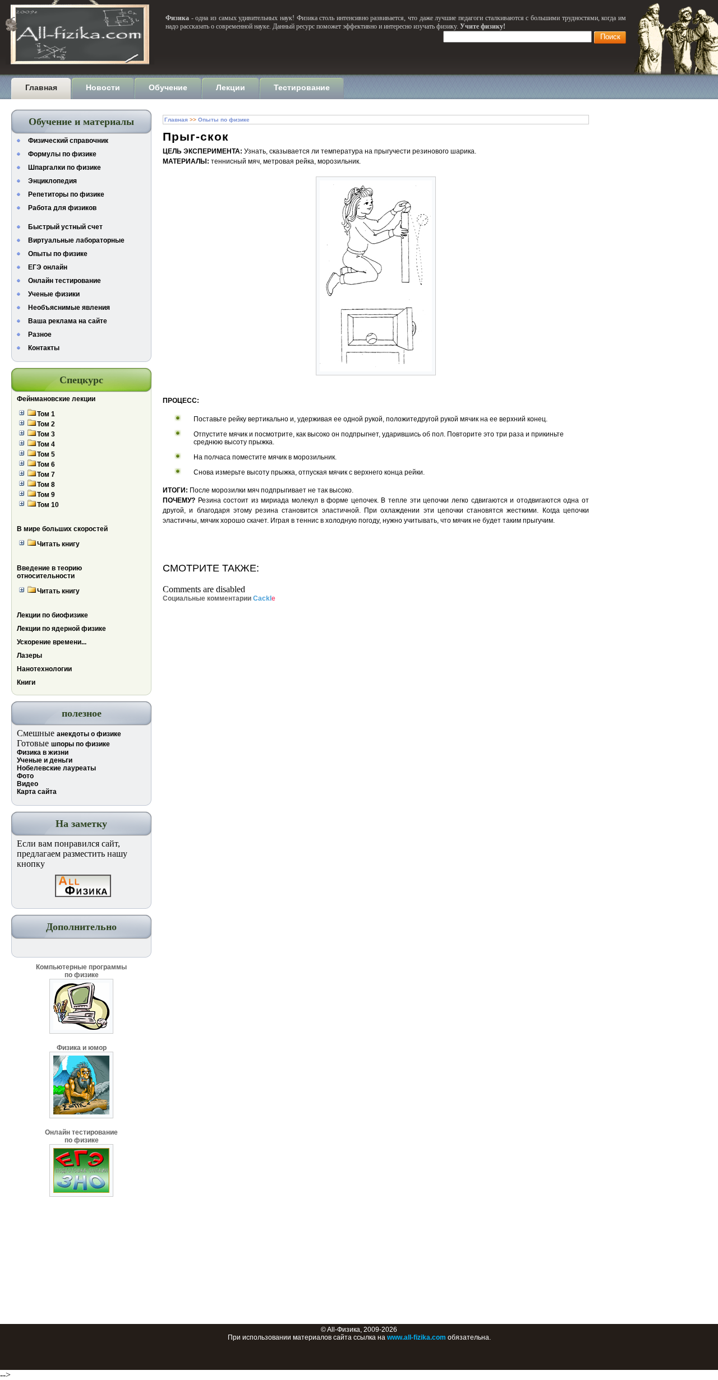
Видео (27, 784)
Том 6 (46, 464)
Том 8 (46, 485)
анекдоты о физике (89, 734)
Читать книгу (58, 544)
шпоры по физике (80, 744)
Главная (176, 120)
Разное (40, 334)
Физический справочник (68, 141)
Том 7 (46, 474)
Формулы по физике (62, 154)
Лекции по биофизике (52, 615)
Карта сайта (37, 792)
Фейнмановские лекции (56, 399)
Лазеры (29, 655)
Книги (26, 682)
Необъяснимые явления (69, 308)
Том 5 (46, 454)
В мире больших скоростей (62, 529)
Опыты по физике (58, 254)
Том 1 (46, 414)
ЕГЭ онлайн (47, 267)
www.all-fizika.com (416, 1337)
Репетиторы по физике (66, 194)
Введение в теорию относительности (49, 572)
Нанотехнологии (44, 669)
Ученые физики (54, 294)
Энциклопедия (52, 181)
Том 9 (46, 495)
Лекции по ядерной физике (61, 629)
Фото (25, 776)
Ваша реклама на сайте (67, 321)
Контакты (43, 348)
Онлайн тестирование (64, 281)
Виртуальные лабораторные (76, 240)
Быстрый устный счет (65, 227)
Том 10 (48, 505)
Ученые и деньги (44, 760)
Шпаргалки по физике (64, 167)
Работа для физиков (62, 208)
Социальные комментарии (219, 598)
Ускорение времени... (51, 642)
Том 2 (46, 424)
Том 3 (46, 434)
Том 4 (46, 444)
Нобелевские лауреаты (56, 768)
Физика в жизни (42, 752)
